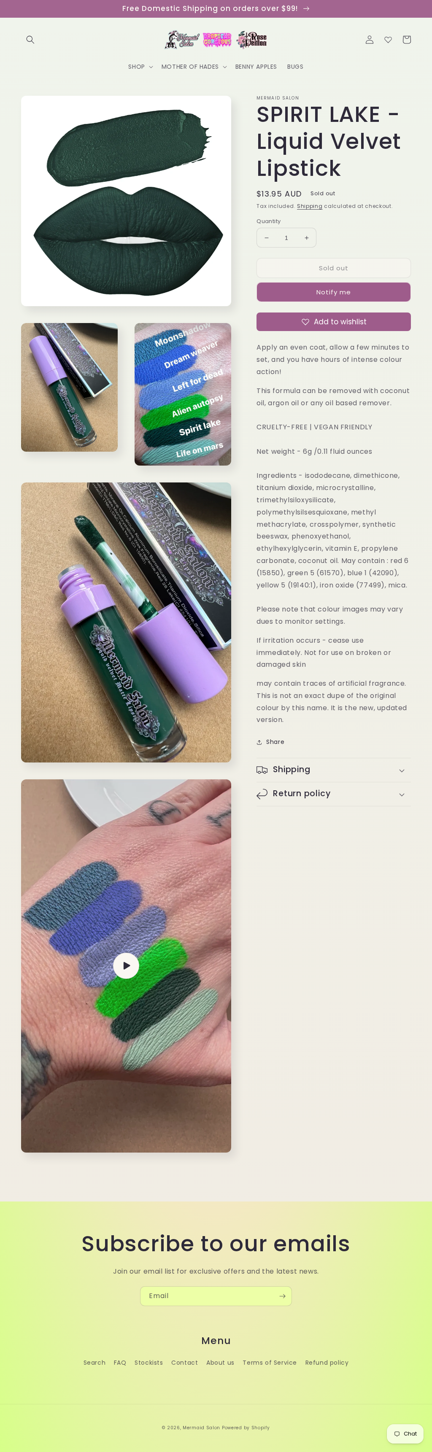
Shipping (310, 206)
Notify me (333, 292)
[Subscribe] (282, 1296)
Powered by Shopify (246, 1428)
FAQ (120, 1362)
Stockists (149, 1362)
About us (220, 1362)
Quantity (268, 221)
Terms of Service (270, 1362)
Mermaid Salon (201, 1428)
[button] (30, 39)
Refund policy (327, 1362)
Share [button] (275, 742)
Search (95, 1362)
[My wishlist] (388, 39)
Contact (184, 1362)
